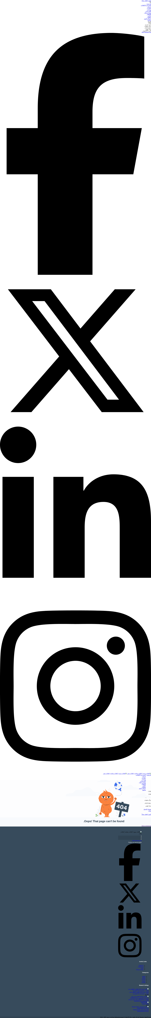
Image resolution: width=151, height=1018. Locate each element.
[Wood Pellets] (145, 1002)
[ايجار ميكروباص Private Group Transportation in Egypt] (138, 1008)
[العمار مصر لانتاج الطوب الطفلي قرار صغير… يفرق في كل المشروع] (138, 990)
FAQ (142, 968)
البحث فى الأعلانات (146, 5)
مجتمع (149, 20)
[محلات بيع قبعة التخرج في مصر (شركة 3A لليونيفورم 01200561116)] (138, 998)
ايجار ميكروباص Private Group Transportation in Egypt (141, 1010)
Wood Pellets (145, 1003)
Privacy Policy (140, 969)
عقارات (149, 8)
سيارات (149, 10)
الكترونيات (148, 11)
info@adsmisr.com (146, 32)
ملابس (149, 16)
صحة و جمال (147, 13)
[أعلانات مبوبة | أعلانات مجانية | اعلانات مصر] (139, 773)
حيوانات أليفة (147, 19)
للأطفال (149, 14)
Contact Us (141, 966)
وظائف (149, 17)
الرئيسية (148, 4)
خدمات (149, 7)
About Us (141, 965)
